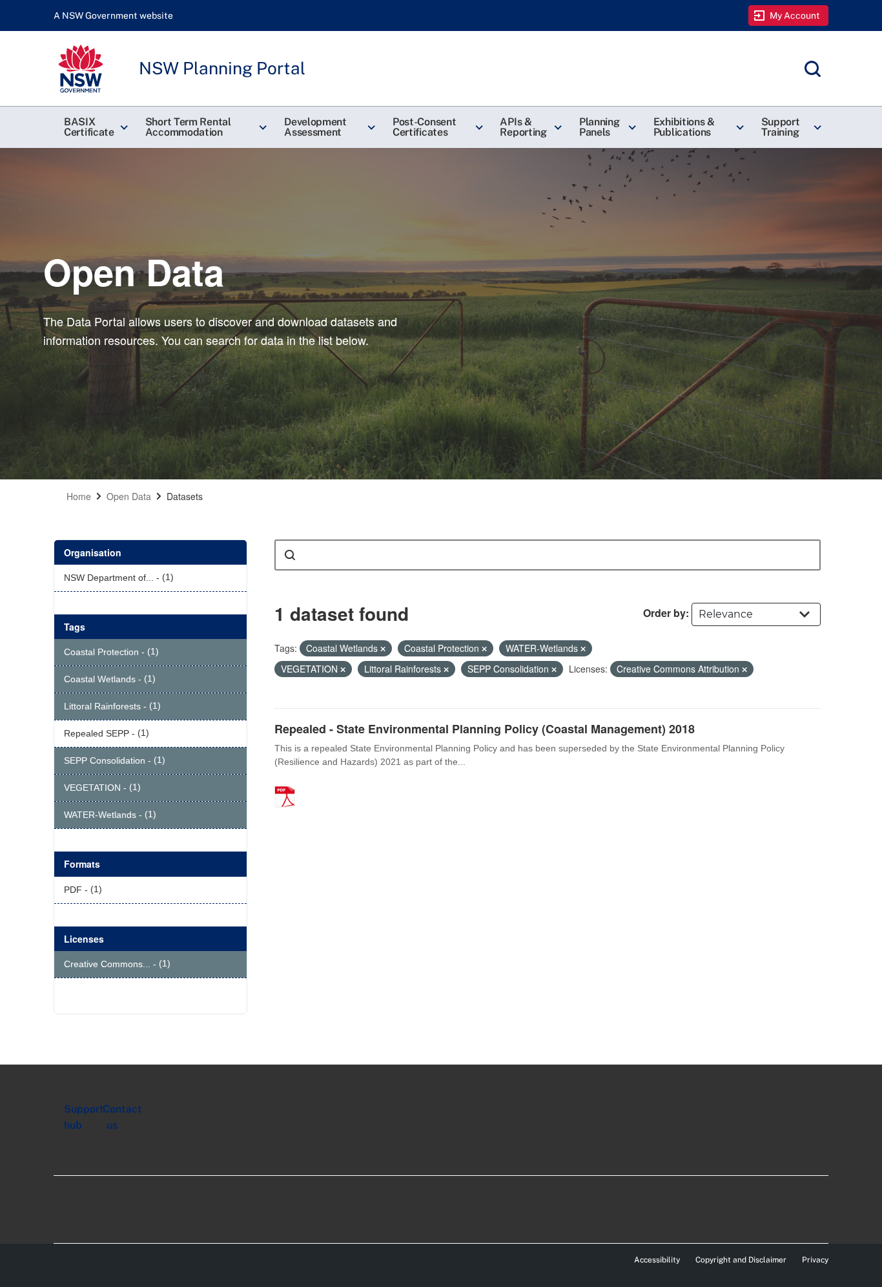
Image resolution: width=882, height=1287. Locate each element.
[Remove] (382, 649)
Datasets (185, 496)
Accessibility (657, 1259)
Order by (664, 612)
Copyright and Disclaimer (740, 1259)
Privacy (815, 1259)
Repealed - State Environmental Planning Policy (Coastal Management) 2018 (484, 728)
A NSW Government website (113, 15)
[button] (94, 127)
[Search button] (289, 554)
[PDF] (289, 783)
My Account (795, 15)
